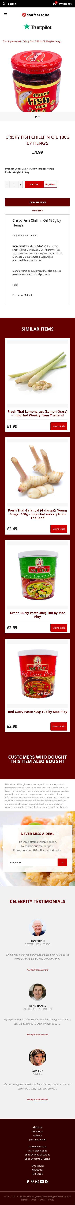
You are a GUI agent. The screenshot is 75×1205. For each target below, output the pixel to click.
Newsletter (37, 1169)
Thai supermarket (12, 41)
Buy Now (50, 184)
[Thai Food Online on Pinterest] (33, 1182)
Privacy (50, 1199)
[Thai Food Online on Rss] (47, 1182)
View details (59, 426)
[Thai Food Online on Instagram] (37, 1182)
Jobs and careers (37, 1139)
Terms (41, 1199)
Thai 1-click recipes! (37, 1150)
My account (37, 1165)
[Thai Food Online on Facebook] (28, 1182)
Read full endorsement (37, 969)
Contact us (37, 1131)
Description (37, 202)
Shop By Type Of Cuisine (37, 1154)
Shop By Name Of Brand (37, 1158)
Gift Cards (37, 1173)
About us (37, 1127)
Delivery (37, 1135)
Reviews (37, 210)
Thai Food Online (26, 1196)
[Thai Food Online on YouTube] (42, 1182)
